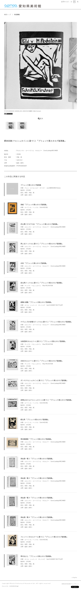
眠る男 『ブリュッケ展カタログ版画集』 (35, 419)
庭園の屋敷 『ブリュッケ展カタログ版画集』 (37, 302)
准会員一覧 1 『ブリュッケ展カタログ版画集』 (37, 458)
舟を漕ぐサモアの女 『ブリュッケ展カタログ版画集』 (40, 224)
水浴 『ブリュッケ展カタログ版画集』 (34, 263)
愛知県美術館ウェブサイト (71, 584)
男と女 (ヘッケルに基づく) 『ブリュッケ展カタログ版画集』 (42, 244)
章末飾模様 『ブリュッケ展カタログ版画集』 (37, 439)
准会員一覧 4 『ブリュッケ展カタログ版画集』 (37, 517)
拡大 (41, 118)
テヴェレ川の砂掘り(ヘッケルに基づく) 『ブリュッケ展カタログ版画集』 (46, 322)
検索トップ (7, 14)
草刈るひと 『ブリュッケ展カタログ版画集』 (37, 556)
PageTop (75, 577)
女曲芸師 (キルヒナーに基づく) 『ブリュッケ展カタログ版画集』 (43, 341)
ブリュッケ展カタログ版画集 (31, 185)
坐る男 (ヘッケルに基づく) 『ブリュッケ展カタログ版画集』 (42, 283)
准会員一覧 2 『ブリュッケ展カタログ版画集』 (37, 478)
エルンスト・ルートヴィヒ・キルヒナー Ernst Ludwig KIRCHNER (38, 150)
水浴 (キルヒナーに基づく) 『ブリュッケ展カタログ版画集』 (42, 361)
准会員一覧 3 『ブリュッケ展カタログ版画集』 (37, 498)
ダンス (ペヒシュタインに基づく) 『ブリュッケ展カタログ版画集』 (44, 380)
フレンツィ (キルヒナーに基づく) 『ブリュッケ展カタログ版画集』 (44, 537)
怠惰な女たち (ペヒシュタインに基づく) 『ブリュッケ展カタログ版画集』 (47, 400)
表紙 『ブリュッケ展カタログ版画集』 (34, 204)
